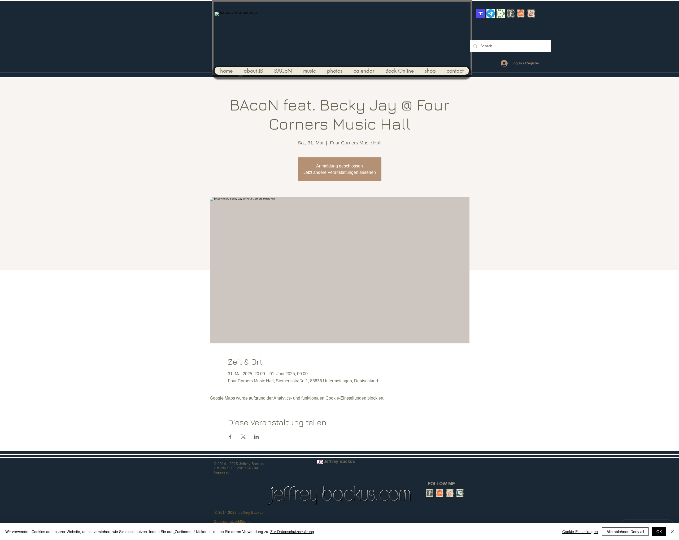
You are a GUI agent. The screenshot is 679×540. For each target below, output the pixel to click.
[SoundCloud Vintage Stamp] (521, 13)
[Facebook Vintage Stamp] (511, 13)
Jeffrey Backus (251, 512)
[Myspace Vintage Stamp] (460, 493)
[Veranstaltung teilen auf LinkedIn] (256, 437)
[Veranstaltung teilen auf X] (243, 437)
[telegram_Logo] (490, 13)
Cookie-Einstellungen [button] (580, 531)
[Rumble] (501, 13)
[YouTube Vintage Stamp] (531, 13)
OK (659, 531)
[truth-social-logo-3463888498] (480, 13)
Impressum (223, 472)
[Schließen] (672, 531)
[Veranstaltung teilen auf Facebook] (230, 437)
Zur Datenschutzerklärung (292, 531)
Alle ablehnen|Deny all (625, 531)
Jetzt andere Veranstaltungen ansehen (339, 172)
